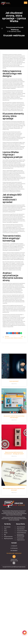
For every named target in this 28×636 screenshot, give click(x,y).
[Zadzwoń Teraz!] (14, 556)
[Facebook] (13, 563)
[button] (7, 333)
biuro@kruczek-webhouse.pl (14, 553)
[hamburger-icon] (25, 3)
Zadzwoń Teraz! (14, 559)
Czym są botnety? (14, 381)
